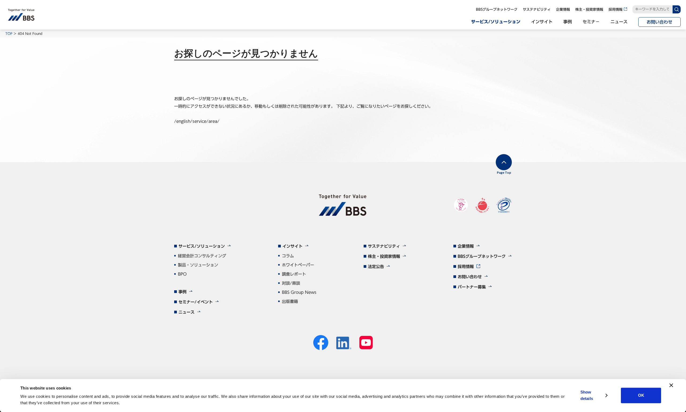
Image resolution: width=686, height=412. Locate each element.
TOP (8, 33)
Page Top (504, 172)
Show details (586, 396)
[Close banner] (671, 385)
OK (641, 395)
